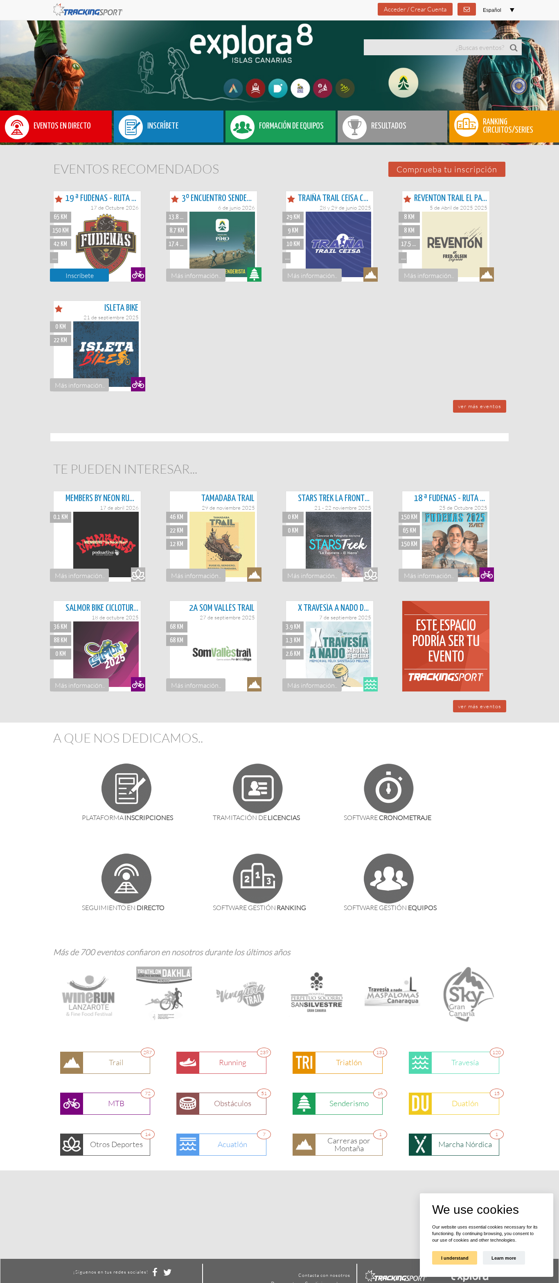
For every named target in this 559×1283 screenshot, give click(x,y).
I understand (454, 1258)
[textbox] (434, 47)
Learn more (503, 1258)
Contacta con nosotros (324, 1275)
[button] (446, 169)
